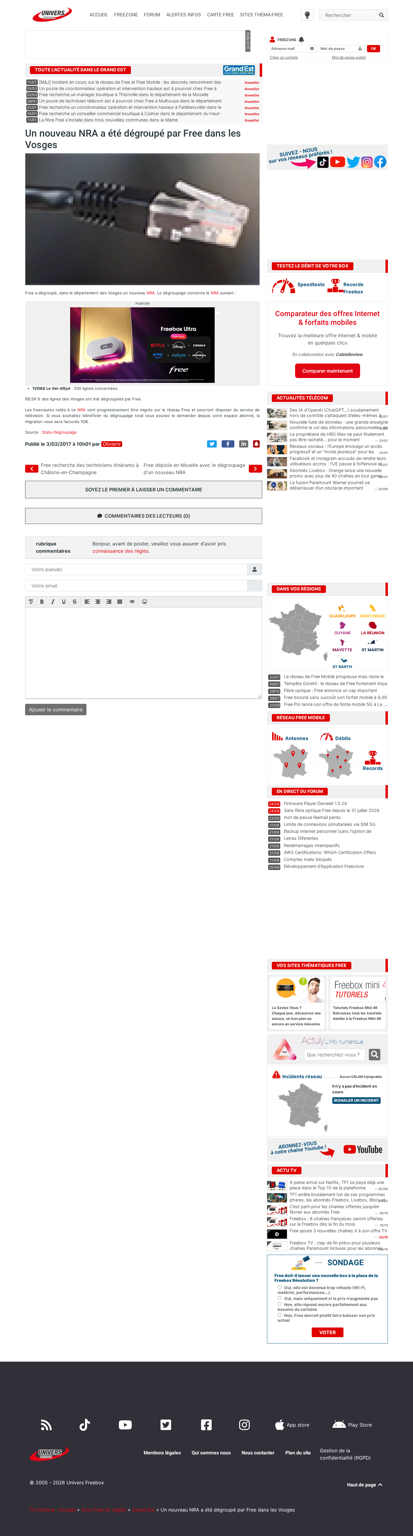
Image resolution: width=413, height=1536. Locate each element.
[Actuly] (287, 1049)
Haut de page (362, 1485)
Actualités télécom (302, 398)
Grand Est (252, 82)
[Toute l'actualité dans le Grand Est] (239, 69)
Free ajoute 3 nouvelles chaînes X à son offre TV (338, 1230)
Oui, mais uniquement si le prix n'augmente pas (331, 1298)
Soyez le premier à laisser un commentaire (143, 490)
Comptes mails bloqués (308, 859)
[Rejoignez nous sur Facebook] (207, 1425)
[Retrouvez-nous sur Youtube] (126, 1425)
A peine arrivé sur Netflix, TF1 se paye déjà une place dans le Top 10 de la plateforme (337, 1185)
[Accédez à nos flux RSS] (47, 1425)
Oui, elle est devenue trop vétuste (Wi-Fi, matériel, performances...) (322, 1290)
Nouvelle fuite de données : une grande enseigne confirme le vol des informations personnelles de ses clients (339, 427)
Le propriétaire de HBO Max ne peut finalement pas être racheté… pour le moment (337, 437)
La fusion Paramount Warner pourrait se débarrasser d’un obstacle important (330, 485)
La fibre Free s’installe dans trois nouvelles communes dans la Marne (108, 119)
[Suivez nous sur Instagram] (245, 1425)
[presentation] (31, 602)
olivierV (112, 444)
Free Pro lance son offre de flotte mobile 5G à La (333, 704)
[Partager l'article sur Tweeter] (212, 444)
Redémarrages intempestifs (312, 845)
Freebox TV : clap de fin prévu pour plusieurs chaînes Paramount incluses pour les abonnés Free (336, 1248)
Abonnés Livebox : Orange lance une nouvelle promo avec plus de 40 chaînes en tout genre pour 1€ (336, 476)
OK (373, 48)
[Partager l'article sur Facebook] (228, 444)
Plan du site (298, 1453)
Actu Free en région (103, 1510)
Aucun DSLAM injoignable (361, 1076)
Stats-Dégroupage (59, 432)
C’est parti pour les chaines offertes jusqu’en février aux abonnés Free (334, 1209)
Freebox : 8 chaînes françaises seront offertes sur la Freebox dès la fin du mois (336, 1221)
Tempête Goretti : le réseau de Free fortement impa (335, 683)
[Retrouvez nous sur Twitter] (167, 1425)
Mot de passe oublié (349, 57)
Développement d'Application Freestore (324, 866)
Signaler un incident (356, 1100)
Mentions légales (162, 1453)
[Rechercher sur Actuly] (374, 1054)
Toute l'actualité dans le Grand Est (80, 70)
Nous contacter (258, 1453)
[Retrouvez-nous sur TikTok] (86, 1425)
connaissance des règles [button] (120, 551)
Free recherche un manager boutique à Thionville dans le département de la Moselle (123, 94)
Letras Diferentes (301, 838)
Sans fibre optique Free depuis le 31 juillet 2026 (331, 810)
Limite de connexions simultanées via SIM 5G (330, 824)
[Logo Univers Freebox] (52, 15)
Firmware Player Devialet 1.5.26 (315, 803)
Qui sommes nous (211, 1453)
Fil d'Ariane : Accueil (53, 1510)
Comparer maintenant (327, 371)
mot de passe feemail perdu (312, 817)
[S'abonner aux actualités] (256, 444)
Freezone (287, 39)
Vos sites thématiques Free (311, 965)
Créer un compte (284, 57)
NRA (151, 292)
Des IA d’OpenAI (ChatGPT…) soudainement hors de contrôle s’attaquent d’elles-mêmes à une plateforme (335, 415)
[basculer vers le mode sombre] (307, 15)
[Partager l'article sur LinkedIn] (243, 444)
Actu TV (287, 1170)
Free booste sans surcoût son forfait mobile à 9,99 (335, 697)
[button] (31, 602)
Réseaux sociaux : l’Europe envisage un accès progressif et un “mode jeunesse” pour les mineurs (336, 452)
